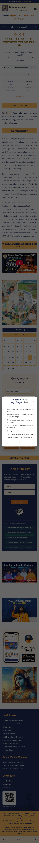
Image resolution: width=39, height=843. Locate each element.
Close (19, 442)
